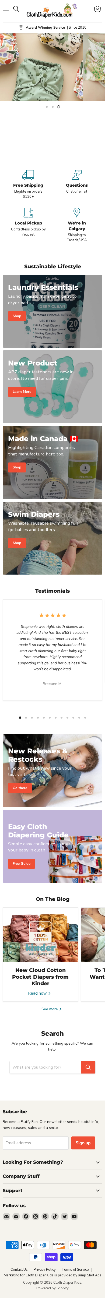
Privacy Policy (45, 1269)
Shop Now (52, 142)
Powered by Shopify (52, 1288)
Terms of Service (75, 1269)
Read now (38, 993)
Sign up (83, 1143)
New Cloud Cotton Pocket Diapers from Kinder (40, 977)
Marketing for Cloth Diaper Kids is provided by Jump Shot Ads (53, 1275)
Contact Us (19, 1269)
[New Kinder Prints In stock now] (52, 67)
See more (50, 1009)
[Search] (88, 1067)
